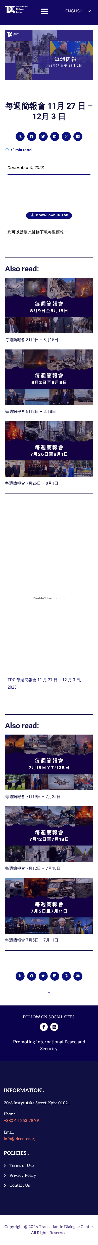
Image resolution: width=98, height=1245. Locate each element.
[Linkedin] (54, 1027)
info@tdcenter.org (20, 1139)
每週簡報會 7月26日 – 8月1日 (31, 483)
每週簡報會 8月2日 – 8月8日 (30, 411)
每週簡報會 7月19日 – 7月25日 (33, 796)
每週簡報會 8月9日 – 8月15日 (31, 339)
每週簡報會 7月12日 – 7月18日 (33, 868)
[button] (44, 11)
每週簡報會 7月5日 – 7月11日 (31, 940)
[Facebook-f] (44, 1027)
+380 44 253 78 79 (21, 1120)
